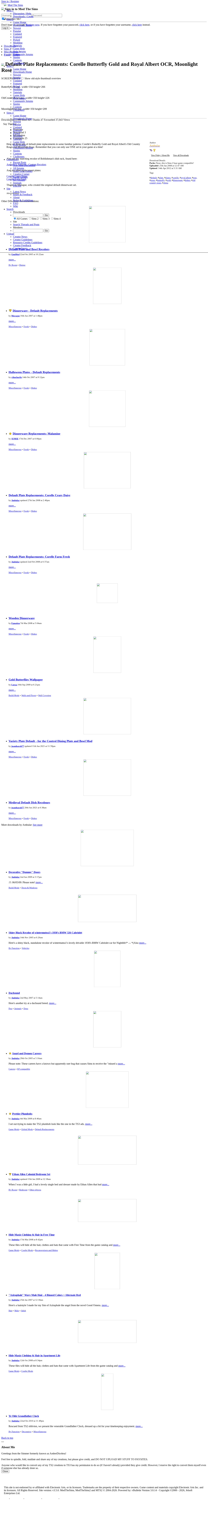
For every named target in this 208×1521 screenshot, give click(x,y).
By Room (13, 265)
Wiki (15, 206)
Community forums (23, 54)
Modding (17, 42)
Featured (17, 37)
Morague (15, 316)
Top (6, 1498)
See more (37, 824)
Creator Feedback (22, 245)
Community (12, 159)
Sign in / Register (10, 1)
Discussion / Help (22, 13)
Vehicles (25, 948)
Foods (26, 326)
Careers (12, 1069)
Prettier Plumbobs (22, 1113)
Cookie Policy (50, 1498)
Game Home (19, 22)
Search (9, 209)
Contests (17, 60)
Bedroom (23, 1190)
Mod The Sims (15, 5)
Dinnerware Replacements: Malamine (36, 433)
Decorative (26, 1431)
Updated (17, 34)
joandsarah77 (17, 746)
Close (5, 1471)
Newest (17, 28)
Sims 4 (9, 112)
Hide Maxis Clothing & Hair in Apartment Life (34, 1355)
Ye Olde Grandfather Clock (24, 1416)
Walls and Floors (28, 695)
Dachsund (14, 993)
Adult (23, 1310)
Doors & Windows (29, 887)
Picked (16, 39)
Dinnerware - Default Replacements (35, 310)
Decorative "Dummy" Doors (24, 872)
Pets (10, 1008)
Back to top (7, 1438)
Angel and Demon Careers (26, 1053)
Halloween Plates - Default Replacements (34, 372)
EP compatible (23, 1069)
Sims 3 (9, 66)
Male (16, 1310)
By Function (14, 948)
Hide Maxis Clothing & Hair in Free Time (32, 1234)
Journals (17, 182)
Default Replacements (44, 1129)
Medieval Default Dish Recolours (29, 802)
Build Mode (14, 695)
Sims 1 (9, 10)
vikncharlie (16, 377)
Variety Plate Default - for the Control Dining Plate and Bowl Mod (50, 741)
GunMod (15, 254)
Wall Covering (44, 695)
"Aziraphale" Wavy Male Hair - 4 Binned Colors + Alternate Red (45, 1295)
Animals (17, 1008)
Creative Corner (21, 174)
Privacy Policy (33, 1498)
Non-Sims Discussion (24, 165)
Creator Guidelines (22, 239)
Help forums (19, 51)
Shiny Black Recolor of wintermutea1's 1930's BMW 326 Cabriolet (45, 932)
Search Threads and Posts (26, 224)
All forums (18, 168)
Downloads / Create (23, 16)
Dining (22, 265)
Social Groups (20, 177)
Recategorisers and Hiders (46, 1250)
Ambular (15, 500)
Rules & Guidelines (23, 200)
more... (12, 259)
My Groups (19, 180)
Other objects (35, 1190)
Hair (10, 1310)
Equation (15, 623)
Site (8, 188)
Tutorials (17, 45)
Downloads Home (22, 25)
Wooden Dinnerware (22, 618)
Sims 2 (9, 19)
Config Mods (27, 1250)
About (16, 197)
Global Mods (27, 1129)
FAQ (15, 203)
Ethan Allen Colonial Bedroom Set (31, 1174)
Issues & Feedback (22, 194)
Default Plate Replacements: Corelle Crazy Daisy (39, 495)
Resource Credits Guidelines (27, 242)
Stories (16, 57)
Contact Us (16, 1498)
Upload (10, 233)
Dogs (26, 1008)
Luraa (14, 684)
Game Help (19, 48)
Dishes (34, 326)
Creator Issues (20, 248)
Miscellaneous (15, 326)
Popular (17, 31)
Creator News (20, 236)
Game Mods (14, 1129)
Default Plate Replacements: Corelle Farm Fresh (39, 556)
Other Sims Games (22, 171)
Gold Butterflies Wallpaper (26, 679)
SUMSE (15, 438)
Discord (17, 185)
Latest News (19, 191)
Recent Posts (19, 162)
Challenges (18, 63)
